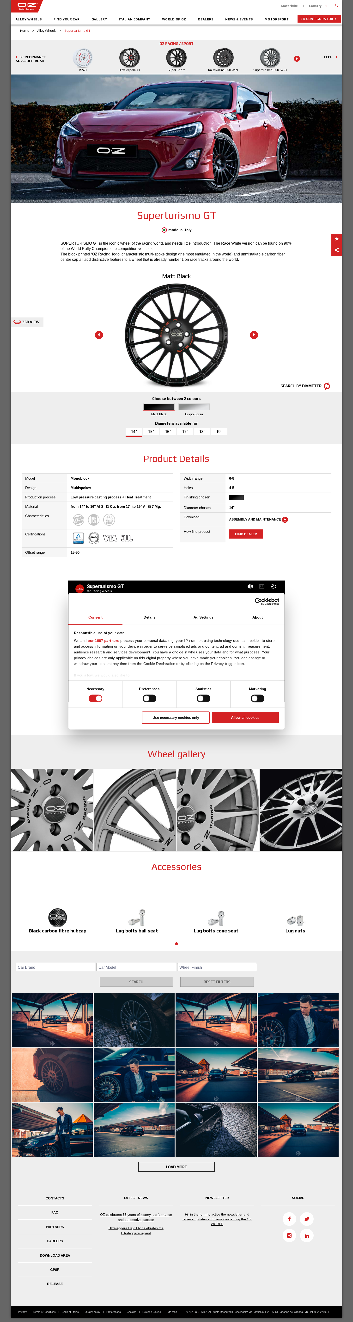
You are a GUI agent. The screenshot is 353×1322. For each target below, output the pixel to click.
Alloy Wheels (29, 19)
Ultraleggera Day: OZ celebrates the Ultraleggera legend (136, 1230)
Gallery (99, 19)
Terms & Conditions (44, 1311)
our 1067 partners (103, 641)
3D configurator (317, 19)
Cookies (131, 1311)
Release (55, 1284)
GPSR (55, 1270)
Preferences (113, 1311)
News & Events (239, 19)
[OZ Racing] (93, 6)
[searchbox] (56, 967)
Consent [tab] (95, 617)
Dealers (205, 19)
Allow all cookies (245, 718)
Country (315, 6)
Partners (55, 1227)
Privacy (22, 1311)
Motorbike (289, 6)
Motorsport (277, 19)
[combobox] (55, 967)
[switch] (149, 698)
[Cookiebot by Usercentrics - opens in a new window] (258, 601)
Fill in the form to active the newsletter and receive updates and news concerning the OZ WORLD (217, 1219)
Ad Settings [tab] (203, 617)
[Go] (337, 4)
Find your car (66, 19)
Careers (55, 1241)
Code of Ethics (70, 1311)
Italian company (134, 19)
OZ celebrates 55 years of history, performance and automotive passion (136, 1217)
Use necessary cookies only (175, 718)
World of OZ (174, 19)
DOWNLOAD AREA (55, 1255)
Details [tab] (149, 617)
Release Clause (151, 1311)
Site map (172, 1311)
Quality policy (92, 1311)
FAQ (54, 1212)
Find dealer (246, 534)
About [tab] (257, 617)
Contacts (55, 1198)
